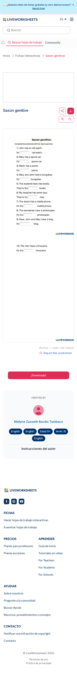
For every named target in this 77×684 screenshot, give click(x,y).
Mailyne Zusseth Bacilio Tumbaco (38, 422)
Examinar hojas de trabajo (20, 527)
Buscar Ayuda (12, 607)
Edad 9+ (45, 431)
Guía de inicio (47, 546)
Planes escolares (14, 553)
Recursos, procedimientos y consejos (27, 614)
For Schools (45, 574)
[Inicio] (20, 19)
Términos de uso (38, 659)
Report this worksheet (57, 353)
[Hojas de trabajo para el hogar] (3, 42)
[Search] (7, 29)
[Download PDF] (70, 111)
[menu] (72, 19)
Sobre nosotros (13, 593)
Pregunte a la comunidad (20, 600)
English (15, 431)
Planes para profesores (18, 546)
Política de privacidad (38, 663)
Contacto (10, 640)
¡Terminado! (38, 375)
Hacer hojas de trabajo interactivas (26, 520)
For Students (46, 567)
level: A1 (61, 431)
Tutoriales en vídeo (50, 553)
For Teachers (46, 560)
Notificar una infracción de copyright (27, 633)
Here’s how (38, 8)
